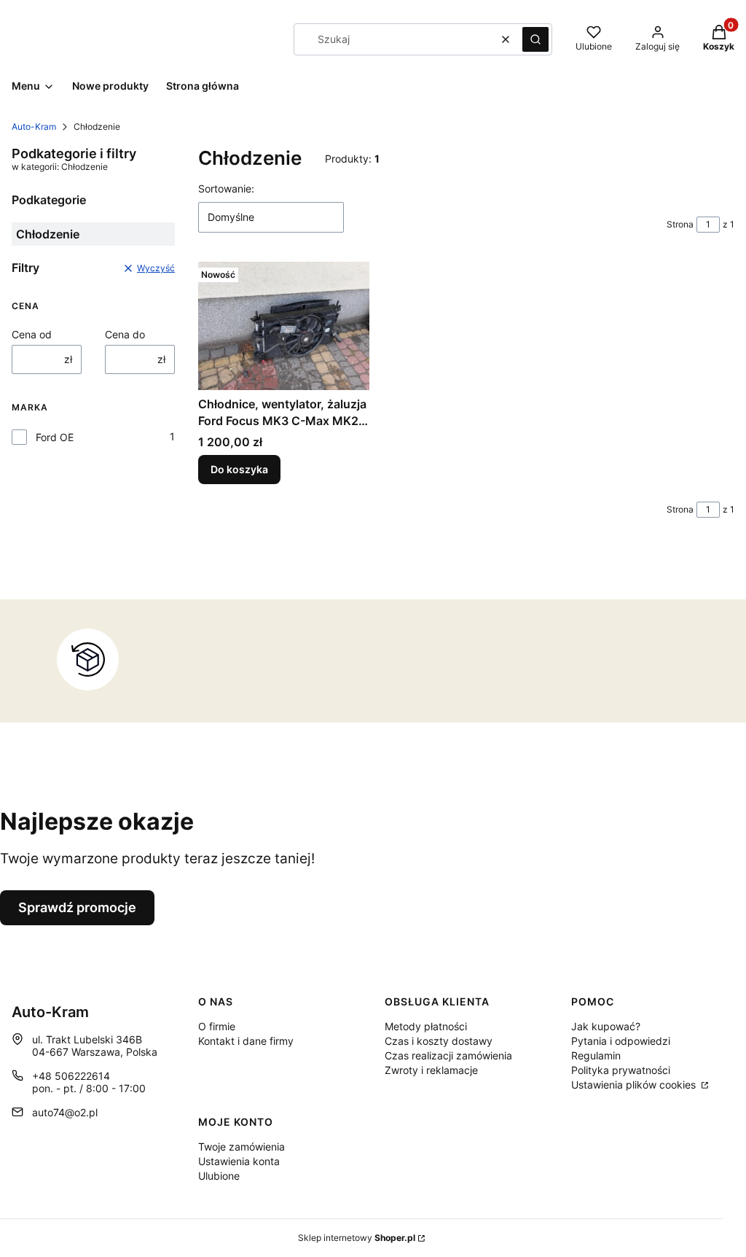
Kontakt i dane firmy (246, 1041)
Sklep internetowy (356, 1237)
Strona (680, 224)
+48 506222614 (71, 1076)
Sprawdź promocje (77, 907)
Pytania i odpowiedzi (620, 1041)
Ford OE (55, 437)
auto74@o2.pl (65, 1112)
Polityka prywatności (620, 1070)
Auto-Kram (34, 126)
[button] (535, 39)
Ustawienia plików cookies (635, 1084)
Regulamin (596, 1055)
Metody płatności (426, 1026)
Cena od (32, 334)
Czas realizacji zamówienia (448, 1055)
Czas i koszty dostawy (438, 1041)
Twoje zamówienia (241, 1146)
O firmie (216, 1026)
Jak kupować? (605, 1026)
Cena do (125, 334)
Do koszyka (239, 469)
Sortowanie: (226, 188)
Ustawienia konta (239, 1161)
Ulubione (219, 1176)
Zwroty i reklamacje (431, 1070)
